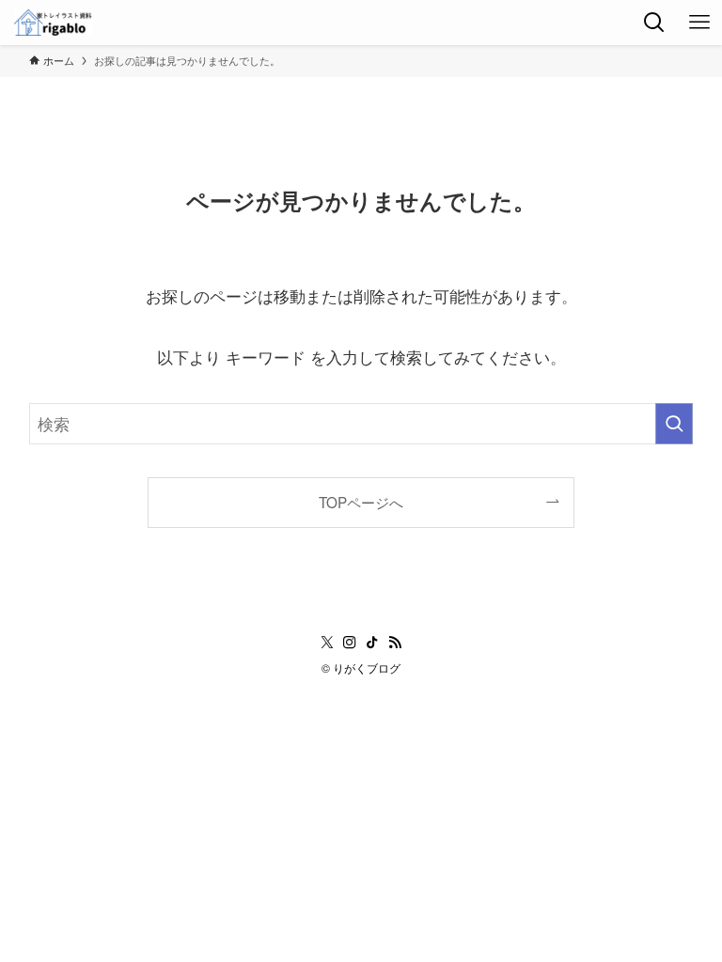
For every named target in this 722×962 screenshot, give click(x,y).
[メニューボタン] (699, 22)
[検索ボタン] (654, 22)
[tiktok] (372, 642)
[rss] (394, 642)
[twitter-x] (327, 642)
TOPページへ (361, 501)
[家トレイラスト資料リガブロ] (53, 22)
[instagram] (349, 642)
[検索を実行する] (674, 423)
